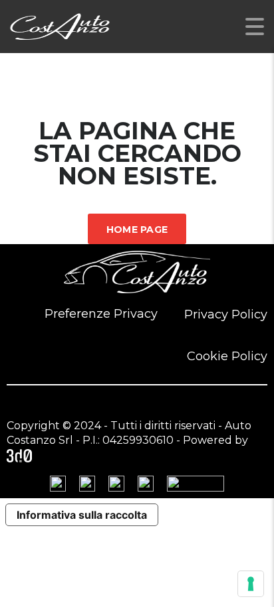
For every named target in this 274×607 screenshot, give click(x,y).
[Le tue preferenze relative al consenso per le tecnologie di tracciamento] (250, 583)
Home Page (137, 230)
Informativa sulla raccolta (82, 514)
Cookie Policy (227, 356)
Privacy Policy (225, 314)
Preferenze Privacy (101, 313)
